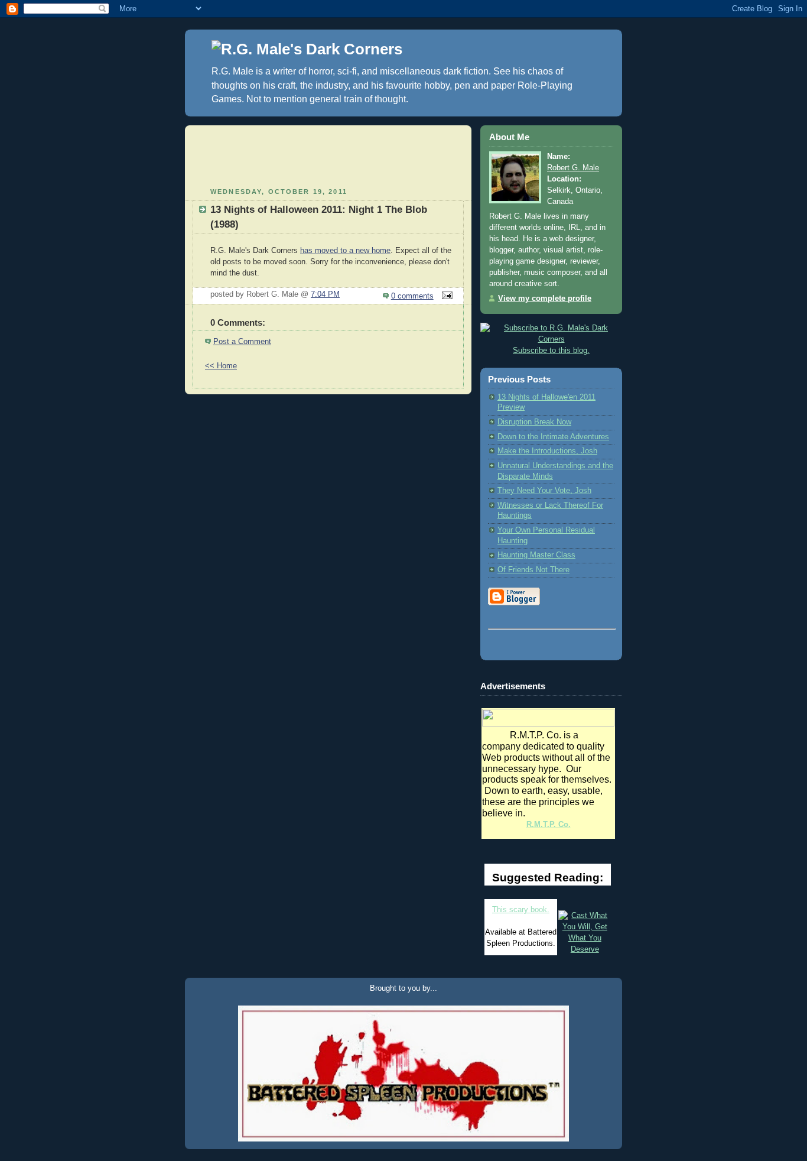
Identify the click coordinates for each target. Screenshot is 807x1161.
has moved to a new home (345, 251)
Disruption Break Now (534, 422)
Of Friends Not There (533, 570)
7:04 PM (325, 294)
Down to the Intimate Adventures (553, 437)
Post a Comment (242, 342)
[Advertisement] (328, 149)
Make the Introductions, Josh (547, 451)
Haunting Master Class (536, 555)
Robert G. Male (573, 168)
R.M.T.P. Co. (548, 825)
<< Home (221, 366)
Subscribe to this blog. (551, 350)
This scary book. (520, 910)
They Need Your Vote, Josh (544, 491)
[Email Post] (445, 296)
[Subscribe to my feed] (551, 328)
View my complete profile (544, 298)
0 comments (412, 296)
